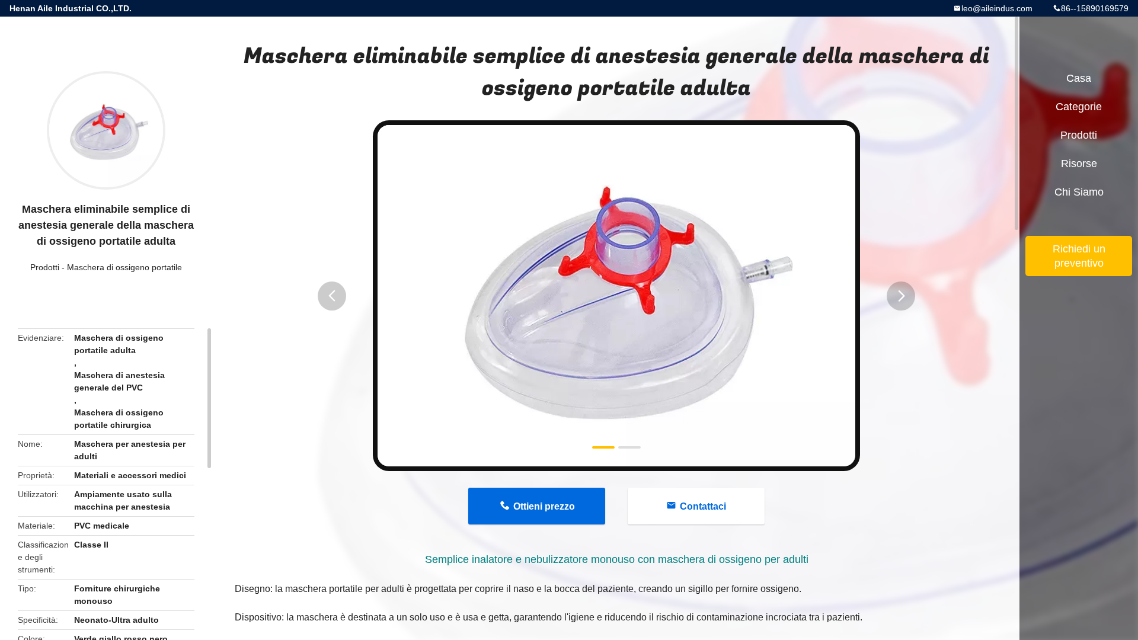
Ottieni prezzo (544, 506)
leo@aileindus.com (996, 8)
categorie (1079, 107)
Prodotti (44, 267)
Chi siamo (1079, 192)
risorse (1079, 163)
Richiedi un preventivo (1079, 256)
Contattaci (703, 506)
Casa (1078, 78)
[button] (332, 296)
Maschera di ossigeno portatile (124, 267)
